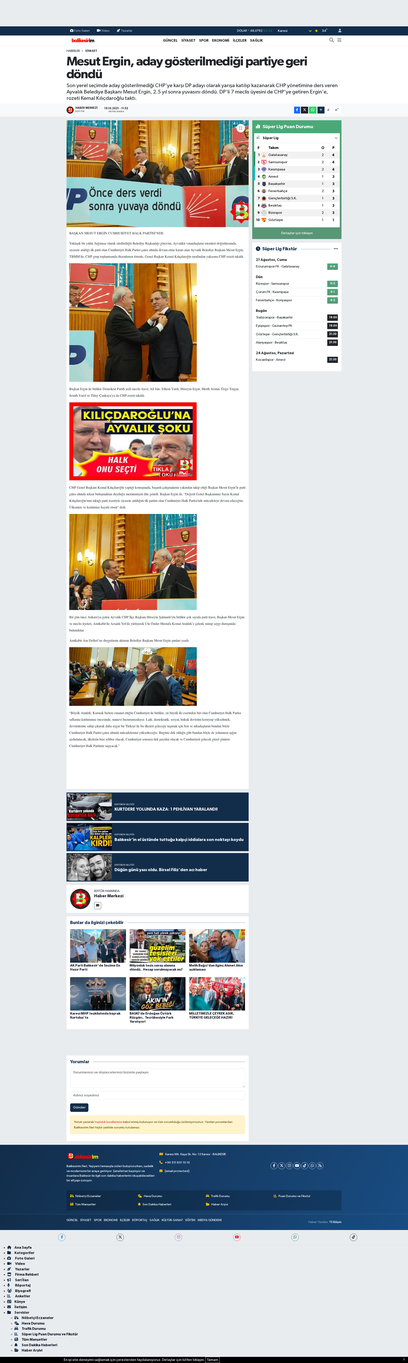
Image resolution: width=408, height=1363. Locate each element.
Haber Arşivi (219, 1204)
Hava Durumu (153, 1196)
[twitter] (120, 1237)
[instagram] (178, 1237)
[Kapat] (405, 1359)
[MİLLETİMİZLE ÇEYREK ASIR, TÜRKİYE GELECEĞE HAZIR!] (217, 994)
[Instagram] (289, 1165)
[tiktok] (353, 1237)
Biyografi (22, 1291)
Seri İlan (21, 1280)
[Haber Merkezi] (80, 899)
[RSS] (319, 1165)
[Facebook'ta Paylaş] (297, 110)
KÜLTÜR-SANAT (172, 1220)
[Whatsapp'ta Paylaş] (312, 110)
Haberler (73, 51)
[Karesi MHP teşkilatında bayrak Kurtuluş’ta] (98, 994)
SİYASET (188, 40)
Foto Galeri (82, 30)
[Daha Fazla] (320, 110)
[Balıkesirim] (82, 40)
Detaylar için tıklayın (297, 233)
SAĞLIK (256, 40)
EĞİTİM (190, 1220)
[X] (281, 1165)
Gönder (79, 1107)
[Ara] (332, 40)
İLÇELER (239, 40)
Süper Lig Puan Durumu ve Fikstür (50, 1334)
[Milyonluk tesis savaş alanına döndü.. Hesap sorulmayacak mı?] (158, 946)
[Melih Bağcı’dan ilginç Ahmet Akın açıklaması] (217, 946)
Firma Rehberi (26, 1274)
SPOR (203, 40)
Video (105, 30)
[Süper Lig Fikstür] (336, 249)
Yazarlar (126, 30)
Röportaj (22, 1285)
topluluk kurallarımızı (109, 1122)
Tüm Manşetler (85, 1204)
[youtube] (237, 1237)
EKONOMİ (220, 40)
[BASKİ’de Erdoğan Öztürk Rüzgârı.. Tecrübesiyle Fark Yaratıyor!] (158, 994)
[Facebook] (274, 1165)
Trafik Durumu (220, 1196)
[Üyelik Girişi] (338, 30)
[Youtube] (296, 1165)
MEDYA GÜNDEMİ (210, 1220)
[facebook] (61, 1237)
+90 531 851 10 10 (177, 1162)
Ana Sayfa (23, 1247)
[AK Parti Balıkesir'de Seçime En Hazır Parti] (98, 946)
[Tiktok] (304, 1165)
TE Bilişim (335, 1222)
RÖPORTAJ (139, 1220)
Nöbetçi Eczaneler (88, 1196)
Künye (19, 1302)
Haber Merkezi (108, 896)
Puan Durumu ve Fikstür (294, 1196)
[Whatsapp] (312, 1165)
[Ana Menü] (339, 40)
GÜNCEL (170, 40)
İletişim (20, 1307)
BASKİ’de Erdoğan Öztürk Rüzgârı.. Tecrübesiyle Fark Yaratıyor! (151, 1017)
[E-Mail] (97, 905)
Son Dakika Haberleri (157, 1204)
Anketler (22, 1296)
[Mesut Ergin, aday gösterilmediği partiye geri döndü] (158, 173)
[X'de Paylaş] (304, 110)
